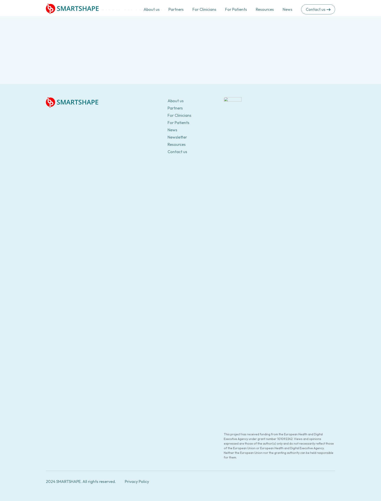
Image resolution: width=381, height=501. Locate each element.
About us (152, 9)
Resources (265, 9)
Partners (176, 9)
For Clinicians (204, 9)
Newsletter (177, 137)
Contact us (177, 151)
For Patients (236, 9)
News (287, 9)
